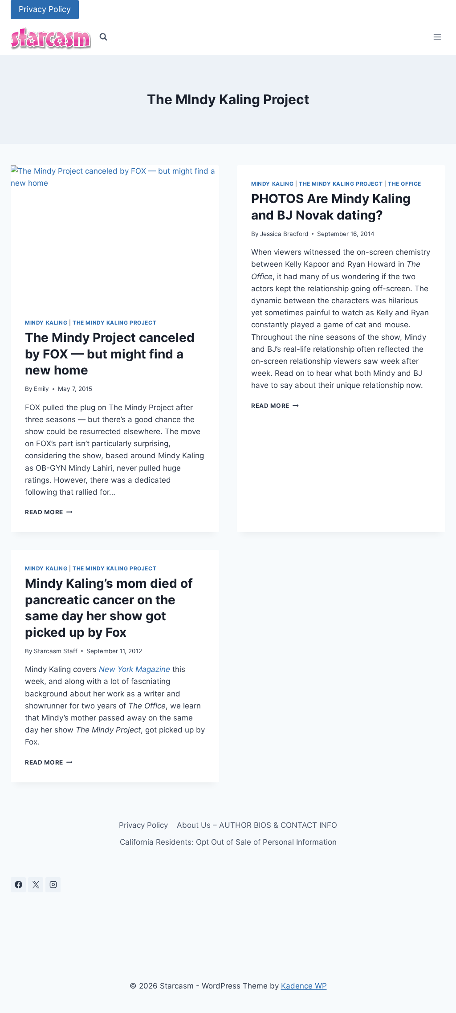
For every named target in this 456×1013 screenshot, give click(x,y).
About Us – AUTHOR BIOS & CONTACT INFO (257, 825)
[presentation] (115, 234)
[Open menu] (437, 37)
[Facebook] (18, 884)
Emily (41, 388)
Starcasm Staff (55, 651)
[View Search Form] (103, 37)
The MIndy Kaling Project (114, 322)
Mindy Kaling (46, 322)
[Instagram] (53, 884)
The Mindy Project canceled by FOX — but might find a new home (110, 354)
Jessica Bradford (284, 233)
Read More (49, 512)
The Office (404, 183)
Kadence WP (304, 985)
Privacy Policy (45, 9)
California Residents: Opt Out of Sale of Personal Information (228, 842)
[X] (35, 884)
